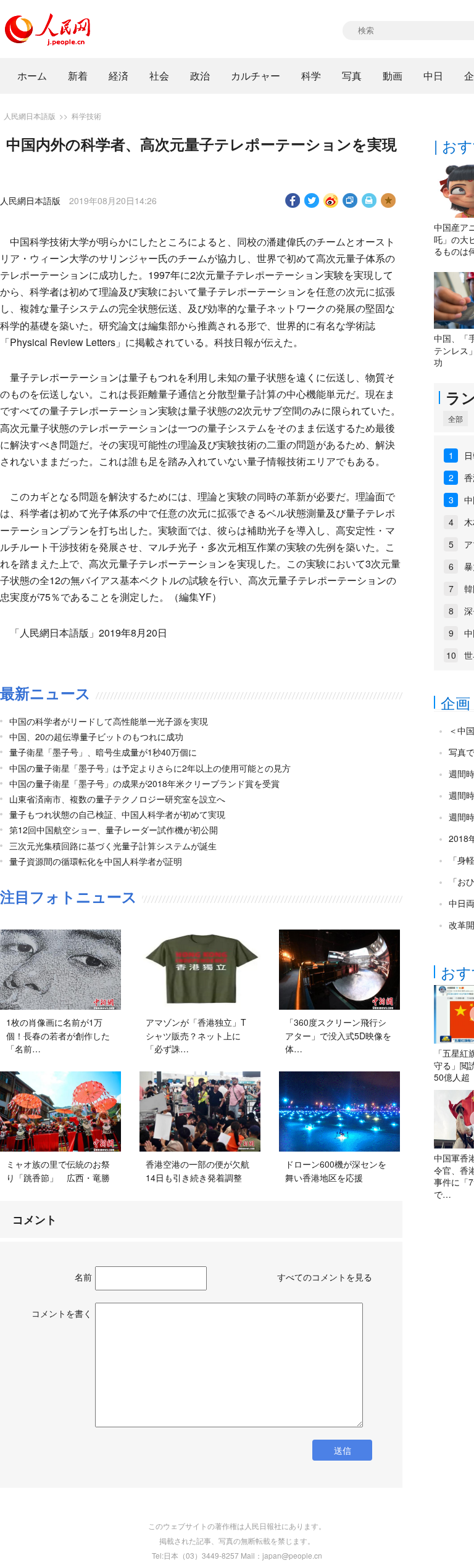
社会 (159, 75)
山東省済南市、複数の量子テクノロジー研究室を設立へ (117, 799)
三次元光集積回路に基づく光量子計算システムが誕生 (113, 845)
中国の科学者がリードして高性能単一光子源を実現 (108, 721)
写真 (352, 75)
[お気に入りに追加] (388, 200)
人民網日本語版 (30, 115)
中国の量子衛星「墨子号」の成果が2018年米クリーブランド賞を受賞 (144, 783)
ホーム (32, 75)
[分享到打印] (369, 200)
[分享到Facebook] (293, 200)
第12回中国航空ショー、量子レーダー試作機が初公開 (113, 829)
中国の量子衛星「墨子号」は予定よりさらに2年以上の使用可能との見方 (150, 768)
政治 (200, 75)
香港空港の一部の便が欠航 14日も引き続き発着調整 (202, 1171)
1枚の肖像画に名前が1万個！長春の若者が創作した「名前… (58, 1035)
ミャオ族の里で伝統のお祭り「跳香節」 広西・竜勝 (58, 1171)
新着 (78, 75)
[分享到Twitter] (312, 200)
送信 (342, 1450)
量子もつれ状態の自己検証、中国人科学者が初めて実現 (117, 814)
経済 (118, 75)
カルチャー (255, 75)
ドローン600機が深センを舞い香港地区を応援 (335, 1171)
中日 (433, 75)
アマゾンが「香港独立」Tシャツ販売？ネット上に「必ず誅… (196, 1035)
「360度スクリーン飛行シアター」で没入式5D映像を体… (338, 1035)
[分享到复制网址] (350, 200)
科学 (311, 75)
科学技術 (86, 115)
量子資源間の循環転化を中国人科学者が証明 (95, 861)
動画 (392, 75)
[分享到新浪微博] (331, 200)
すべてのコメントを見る (324, 1277)
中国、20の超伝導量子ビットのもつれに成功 (96, 736)
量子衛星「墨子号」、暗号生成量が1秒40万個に (103, 752)
